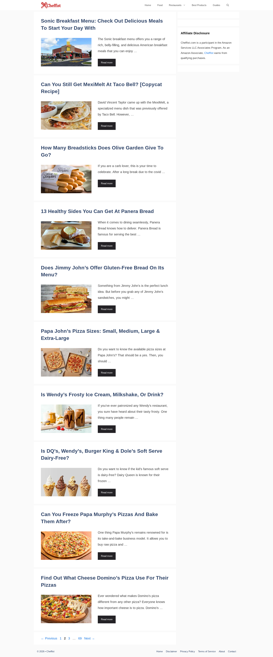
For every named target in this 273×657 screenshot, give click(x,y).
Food (160, 5)
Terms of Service (207, 651)
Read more (106, 62)
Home (148, 5)
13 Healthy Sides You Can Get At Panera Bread (97, 211)
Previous (49, 638)
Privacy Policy (187, 651)
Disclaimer (171, 651)
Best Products (199, 5)
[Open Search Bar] (227, 5)
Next (89, 638)
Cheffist (208, 53)
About (222, 651)
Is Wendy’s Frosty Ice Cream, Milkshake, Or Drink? (102, 394)
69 (80, 638)
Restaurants (175, 5)
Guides (216, 5)
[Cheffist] (51, 5)
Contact (232, 651)
